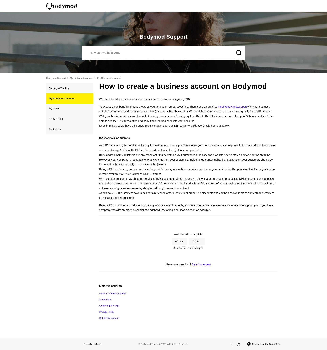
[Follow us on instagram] (238, 344)
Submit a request (201, 264)
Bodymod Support (56, 77)
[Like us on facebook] (232, 344)
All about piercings (109, 305)
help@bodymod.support (232, 106)
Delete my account (109, 318)
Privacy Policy (106, 311)
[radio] (179, 241)
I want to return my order (112, 293)
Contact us (105, 299)
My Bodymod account (81, 77)
